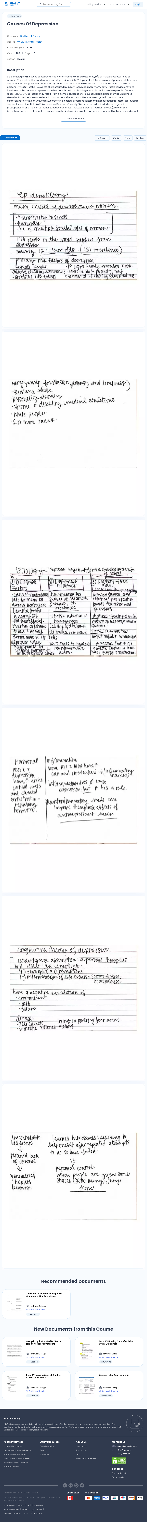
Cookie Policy (36, 1513)
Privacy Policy (9, 1505)
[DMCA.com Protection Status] (128, 1460)
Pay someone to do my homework (18, 1450)
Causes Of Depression (33, 24)
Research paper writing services (17, 1458)
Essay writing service (13, 1446)
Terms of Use (23, 1505)
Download (12, 137)
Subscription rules (11, 1509)
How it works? (82, 1446)
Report (103, 138)
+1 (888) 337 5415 (122, 1453)
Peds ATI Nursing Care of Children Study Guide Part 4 (43, 1376)
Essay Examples (47, 1446)
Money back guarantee (86, 1458)
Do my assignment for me (15, 1454)
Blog (42, 1450)
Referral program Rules (32, 1509)
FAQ (77, 1454)
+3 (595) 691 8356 (123, 1450)
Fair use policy (38, 1505)
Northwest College (30, 36)
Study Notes (45, 1454)
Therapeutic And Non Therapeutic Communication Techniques (44, 1295)
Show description (75, 118)
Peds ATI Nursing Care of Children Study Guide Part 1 (116, 1342)
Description (15, 70)
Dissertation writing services (16, 1462)
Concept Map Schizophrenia (114, 1375)
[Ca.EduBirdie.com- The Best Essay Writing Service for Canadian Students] (70, 1499)
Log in (138, 4)
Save (142, 138)
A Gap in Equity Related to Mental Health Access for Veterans (43, 1342)
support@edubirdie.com (37, 1430)
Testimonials (81, 1450)
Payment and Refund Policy (16, 1513)
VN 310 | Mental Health (29, 41)
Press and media (119, 1473)
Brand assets (118, 1477)
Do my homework (11, 1466)
